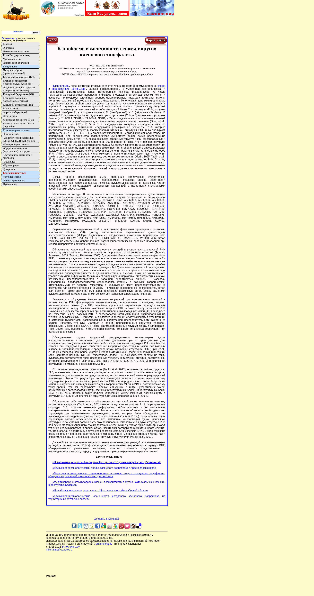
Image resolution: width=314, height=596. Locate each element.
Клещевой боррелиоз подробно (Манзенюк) (15, 99)
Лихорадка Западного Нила (18, 119)
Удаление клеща (12, 59)
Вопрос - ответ (11, 108)
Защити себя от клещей (16, 62)
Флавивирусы (60, 85)
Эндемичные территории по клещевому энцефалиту (19, 89)
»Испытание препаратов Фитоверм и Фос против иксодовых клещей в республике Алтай (106, 462)
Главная (7, 44)
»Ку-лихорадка (11, 165)
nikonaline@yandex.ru (59, 549)
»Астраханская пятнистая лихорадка (17, 156)
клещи (161, 85)
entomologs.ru (104, 543)
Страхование (10, 116)
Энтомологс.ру (71, 546)
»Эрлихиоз (9, 161)
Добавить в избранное (106, 518)
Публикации (10, 184)
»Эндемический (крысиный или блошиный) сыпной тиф (19, 139)
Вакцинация (10, 66)
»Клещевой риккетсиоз (16, 144)
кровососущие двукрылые (68, 88)
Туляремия (9, 169)
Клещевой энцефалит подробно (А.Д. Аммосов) (17, 82)
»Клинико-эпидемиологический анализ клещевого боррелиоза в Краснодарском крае (104, 468)
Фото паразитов (12, 176)
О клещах (8, 47)
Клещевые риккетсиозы (16, 130)
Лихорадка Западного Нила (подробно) (18, 125)
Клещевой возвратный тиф (18, 104)
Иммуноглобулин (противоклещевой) (14, 72)
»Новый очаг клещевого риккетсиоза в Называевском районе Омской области (100, 490)
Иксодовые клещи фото (16, 51)
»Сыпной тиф (10, 134)
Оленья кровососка (13, 180)
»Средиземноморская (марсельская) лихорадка (16, 150)
